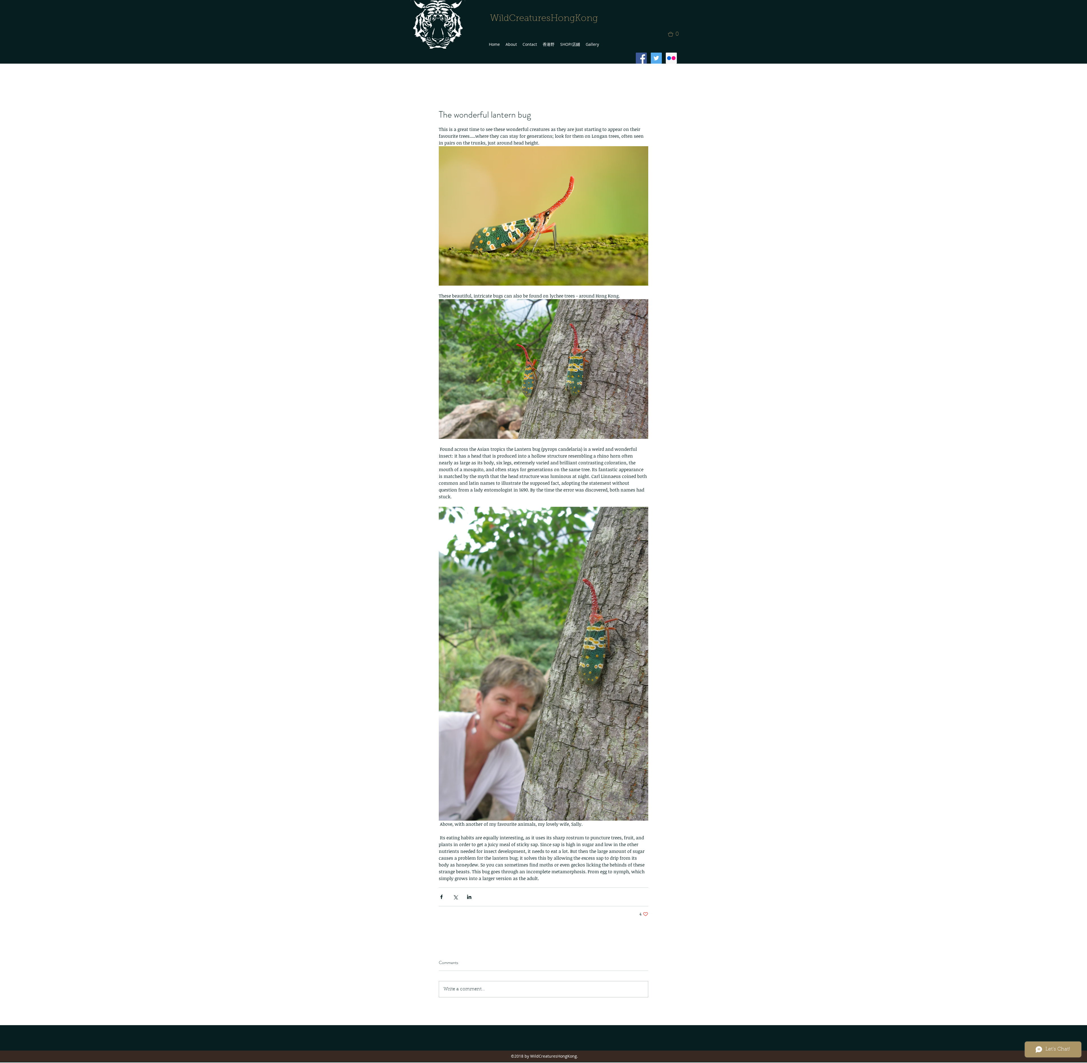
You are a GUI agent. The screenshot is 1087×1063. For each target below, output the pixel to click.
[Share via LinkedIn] (469, 897)
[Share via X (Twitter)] (455, 897)
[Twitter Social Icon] (656, 58)
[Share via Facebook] (441, 897)
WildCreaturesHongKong (544, 18)
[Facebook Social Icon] (641, 58)
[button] (675, 34)
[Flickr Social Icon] (671, 58)
